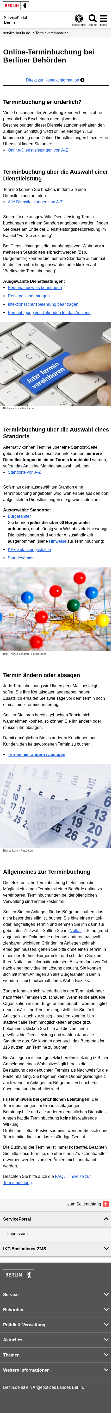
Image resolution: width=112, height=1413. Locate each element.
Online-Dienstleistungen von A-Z (38, 150)
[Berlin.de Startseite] (16, 5)
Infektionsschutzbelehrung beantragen (43, 304)
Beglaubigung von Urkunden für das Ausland (49, 312)
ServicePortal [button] (17, 1219)
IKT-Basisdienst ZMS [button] (24, 1248)
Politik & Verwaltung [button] (24, 1324)
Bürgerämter (19, 516)
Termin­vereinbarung (52, 33)
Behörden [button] (13, 1309)
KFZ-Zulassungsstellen (29, 549)
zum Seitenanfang (84, 1204)
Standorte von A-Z (24, 472)
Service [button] (10, 1294)
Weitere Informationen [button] (26, 1370)
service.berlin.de (16, 33)
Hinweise (57, 541)
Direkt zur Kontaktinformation (53, 80)
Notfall (76, 930)
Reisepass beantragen (29, 296)
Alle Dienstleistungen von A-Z (35, 202)
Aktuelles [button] (12, 1339)
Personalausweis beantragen (35, 287)
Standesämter (21, 558)
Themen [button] (11, 1355)
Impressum (17, 1233)
